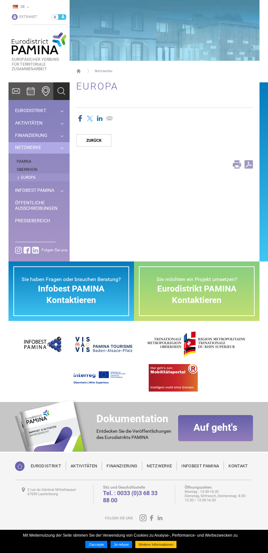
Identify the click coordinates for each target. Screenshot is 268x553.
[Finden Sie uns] (45, 91)
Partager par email (109, 118)
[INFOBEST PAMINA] (42, 344)
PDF (248, 164)
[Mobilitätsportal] (173, 377)
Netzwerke (103, 71)
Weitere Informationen (156, 544)
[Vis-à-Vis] (103, 344)
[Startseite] (20, 466)
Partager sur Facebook (80, 118)
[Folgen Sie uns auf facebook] (27, 250)
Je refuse (121, 544)
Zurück (94, 140)
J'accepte (96, 544)
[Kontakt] (16, 91)
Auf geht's (215, 427)
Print (237, 164)
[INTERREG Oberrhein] (103, 377)
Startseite (78, 71)
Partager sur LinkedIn (100, 118)
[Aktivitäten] (31, 91)
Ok (61, 91)
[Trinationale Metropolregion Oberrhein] (195, 344)
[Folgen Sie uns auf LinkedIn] (35, 250)
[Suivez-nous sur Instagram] (18, 250)
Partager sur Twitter (90, 118)
